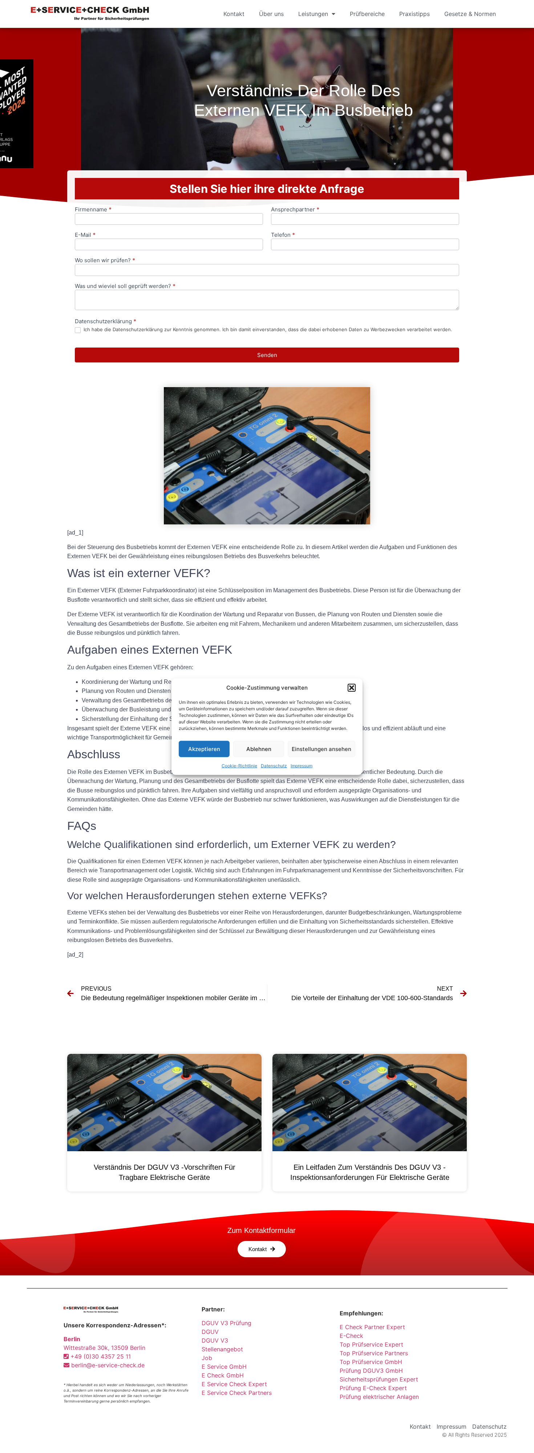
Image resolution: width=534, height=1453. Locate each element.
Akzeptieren (204, 748)
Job (207, 1357)
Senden (267, 355)
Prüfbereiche (367, 13)
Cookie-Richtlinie (239, 765)
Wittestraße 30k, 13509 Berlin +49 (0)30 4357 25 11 (104, 1347)
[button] (351, 687)
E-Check (351, 1335)
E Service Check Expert (236, 1384)
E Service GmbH (224, 1366)
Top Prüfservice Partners (374, 1353)
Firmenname (93, 210)
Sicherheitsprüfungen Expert (379, 1379)
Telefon (283, 235)
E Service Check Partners (237, 1392)
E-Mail (85, 235)
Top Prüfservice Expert (371, 1344)
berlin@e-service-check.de (107, 1365)
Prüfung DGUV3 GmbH (371, 1370)
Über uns (271, 13)
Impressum (301, 765)
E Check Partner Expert (372, 1327)
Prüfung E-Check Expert (373, 1388)
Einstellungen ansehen (321, 748)
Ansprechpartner (295, 210)
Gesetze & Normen (470, 13)
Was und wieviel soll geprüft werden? (125, 286)
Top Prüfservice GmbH (371, 1361)
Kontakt (233, 13)
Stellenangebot (222, 1349)
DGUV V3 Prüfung (226, 1323)
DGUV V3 (215, 1340)
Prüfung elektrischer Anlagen (379, 1396)
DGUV (210, 1331)
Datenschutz (274, 765)
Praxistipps (414, 13)
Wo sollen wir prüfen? (105, 260)
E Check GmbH (223, 1375)
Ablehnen (258, 748)
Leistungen (313, 13)
